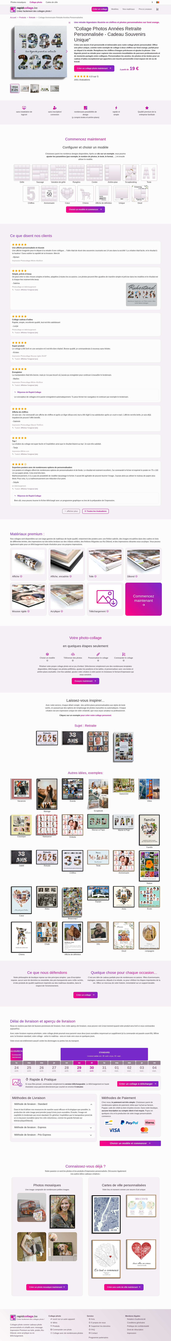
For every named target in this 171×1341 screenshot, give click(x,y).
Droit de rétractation (135, 1330)
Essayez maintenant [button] (84, 681)
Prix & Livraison (145, 9)
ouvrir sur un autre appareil (63, 1319)
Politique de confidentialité (138, 1326)
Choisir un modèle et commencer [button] (84, 209)
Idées (54, 1323)
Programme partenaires (98, 1338)
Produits (56, 1326)
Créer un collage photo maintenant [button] (92, 68)
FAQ (93, 1330)
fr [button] (152, 2)
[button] (14, 88)
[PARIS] (122, 193)
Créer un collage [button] (83, 995)
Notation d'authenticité (136, 1319)
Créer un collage (100, 9)
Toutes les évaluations (96, 511)
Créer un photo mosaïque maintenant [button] (46, 1287)
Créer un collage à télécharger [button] (136, 1084)
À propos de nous (98, 1323)
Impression (131, 1333)
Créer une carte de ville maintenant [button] (122, 1287)
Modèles (114, 9)
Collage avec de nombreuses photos (67, 1333)
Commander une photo (62, 1330)
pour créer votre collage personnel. (96, 715)
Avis (93, 1319)
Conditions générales (136, 1323)
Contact (94, 1333)
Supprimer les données (100, 1326)
